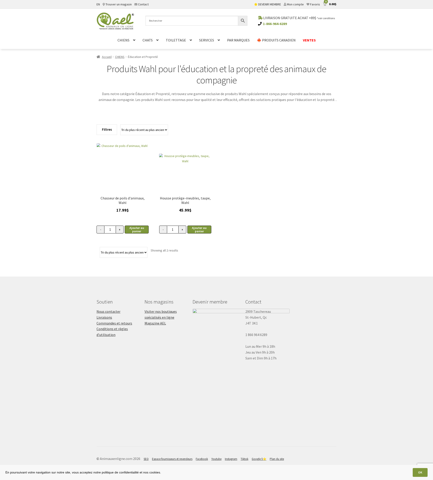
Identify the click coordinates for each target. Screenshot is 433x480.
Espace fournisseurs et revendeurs (172, 459)
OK (420, 472)
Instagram (231, 459)
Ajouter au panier (136, 229)
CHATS (148, 40)
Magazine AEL (155, 323)
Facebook (202, 459)
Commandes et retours (114, 323)
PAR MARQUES (238, 40)
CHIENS (123, 40)
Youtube (216, 459)
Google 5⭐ (259, 459)
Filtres (107, 129)
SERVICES (206, 40)
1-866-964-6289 (275, 23)
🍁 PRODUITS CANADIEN (276, 40)
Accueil (107, 57)
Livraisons (104, 317)
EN (98, 4)
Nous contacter (108, 311)
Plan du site (277, 459)
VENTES (309, 40)
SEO (146, 459)
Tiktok (244, 459)
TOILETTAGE (176, 40)
